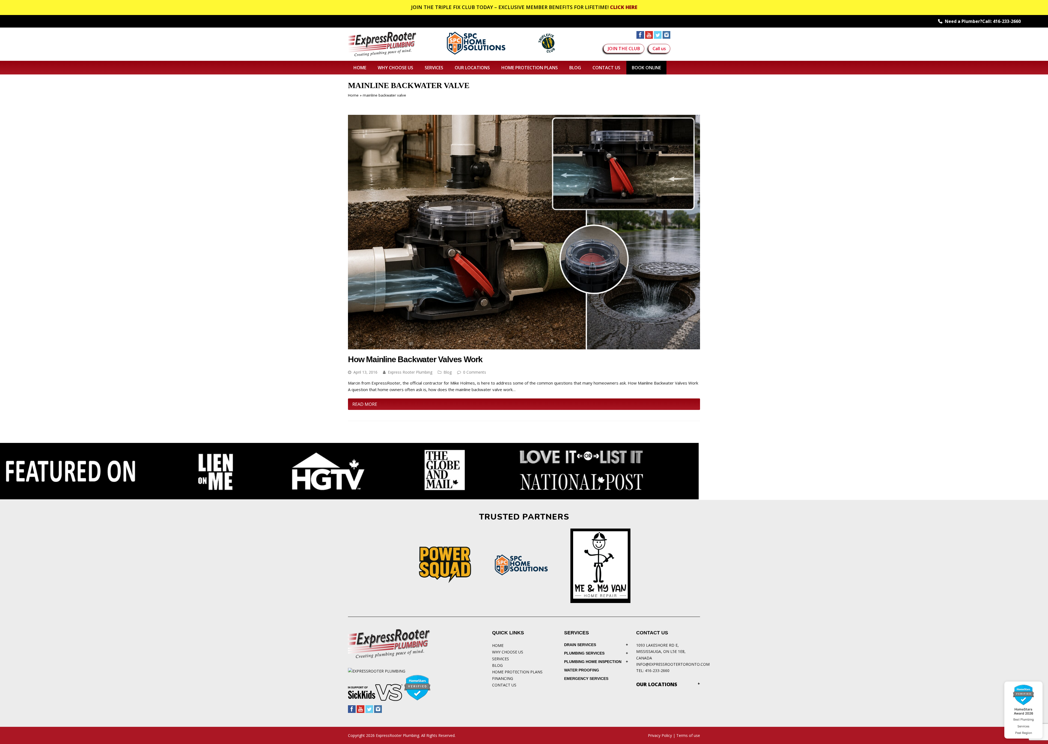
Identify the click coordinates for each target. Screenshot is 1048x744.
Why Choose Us (507, 652)
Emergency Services (586, 678)
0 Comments (474, 372)
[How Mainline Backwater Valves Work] (524, 346)
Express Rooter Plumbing (410, 372)
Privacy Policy (660, 735)
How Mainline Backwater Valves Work (415, 359)
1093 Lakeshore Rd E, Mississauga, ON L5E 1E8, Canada (661, 651)
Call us (659, 49)
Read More (364, 404)
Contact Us (504, 685)
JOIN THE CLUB (624, 49)
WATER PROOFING (581, 670)
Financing (502, 678)
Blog (447, 372)
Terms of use (688, 735)
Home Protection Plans (517, 671)
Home (353, 95)
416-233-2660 (1007, 21)
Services (500, 658)
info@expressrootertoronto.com (673, 664)
